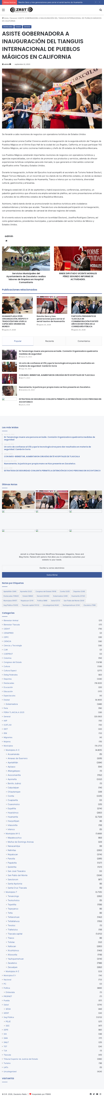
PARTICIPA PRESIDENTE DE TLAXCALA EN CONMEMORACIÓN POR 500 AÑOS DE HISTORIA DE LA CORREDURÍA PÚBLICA (84, 321)
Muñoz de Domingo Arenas (21, 842)
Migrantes (8, 737)
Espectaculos (9, 696)
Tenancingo (13, 896)
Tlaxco (11, 938)
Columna (7, 658)
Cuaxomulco (14, 804)
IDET (6, 729)
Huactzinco (13, 812)
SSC (7, 1025)
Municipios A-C (13, 750)
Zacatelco (90, 605)
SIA (5, 1034)
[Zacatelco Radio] (21, 10)
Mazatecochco (15, 837)
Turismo (7, 1063)
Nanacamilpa (14, 846)
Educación (8, 691)
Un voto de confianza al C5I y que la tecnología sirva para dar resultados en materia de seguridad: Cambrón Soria (56, 364)
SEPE (6, 1030)
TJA (5, 1051)
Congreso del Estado (46, 591)
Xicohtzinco (13, 950)
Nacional (7, 980)
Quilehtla (12, 867)
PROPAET (8, 996)
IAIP (5, 721)
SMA (6, 1038)
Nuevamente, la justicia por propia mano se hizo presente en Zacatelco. (55, 387)
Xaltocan (12, 946)
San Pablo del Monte (74, 601)
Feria (6, 708)
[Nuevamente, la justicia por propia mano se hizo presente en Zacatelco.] (9, 391)
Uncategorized (51, 605)
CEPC (6, 637)
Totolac (11, 942)
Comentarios (84, 341)
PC (5, 984)
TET (5, 1046)
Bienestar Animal (11, 620)
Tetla (10, 913)
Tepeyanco (13, 908)
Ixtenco (11, 829)
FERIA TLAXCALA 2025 (14, 712)
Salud (55, 601)
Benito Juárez (14, 783)
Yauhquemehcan (71, 605)
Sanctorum (13, 879)
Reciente (49, 341)
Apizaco (11, 766)
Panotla (11, 858)
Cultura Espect (10, 670)
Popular (18, 341)
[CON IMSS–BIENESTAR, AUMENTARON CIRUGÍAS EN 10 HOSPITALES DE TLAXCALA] (9, 379)
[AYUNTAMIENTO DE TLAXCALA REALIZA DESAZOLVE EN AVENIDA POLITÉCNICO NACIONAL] (18, 538)
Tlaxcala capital (30, 605)
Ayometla (26, 591)
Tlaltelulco (13, 929)
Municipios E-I (10, 975)
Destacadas (7, 27)
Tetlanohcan (14, 917)
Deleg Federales (11, 675)
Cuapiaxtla (13, 800)
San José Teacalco (17, 871)
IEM (5, 733)
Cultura (7, 666)
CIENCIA (7, 641)
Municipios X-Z (12, 971)
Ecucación (8, 687)
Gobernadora (60, 596)
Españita (12, 808)
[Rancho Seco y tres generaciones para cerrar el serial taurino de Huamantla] (52, 305)
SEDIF (6, 1013)
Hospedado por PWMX (41, 1094)
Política (42, 601)
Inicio (6, 18)
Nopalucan (27, 601)
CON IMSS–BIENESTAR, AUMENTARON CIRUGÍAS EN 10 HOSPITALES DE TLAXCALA (57, 375)
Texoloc (11, 925)
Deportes (79, 591)
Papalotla (12, 862)
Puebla (7, 1000)
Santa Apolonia (15, 883)
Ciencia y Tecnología (13, 645)
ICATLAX (8, 725)
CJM (6, 650)
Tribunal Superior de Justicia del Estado (21, 1059)
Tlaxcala (7, 1055)
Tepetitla (12, 904)
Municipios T (11, 892)
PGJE (8, 1021)
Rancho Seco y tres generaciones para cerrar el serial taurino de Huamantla (51, 319)
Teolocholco (14, 900)
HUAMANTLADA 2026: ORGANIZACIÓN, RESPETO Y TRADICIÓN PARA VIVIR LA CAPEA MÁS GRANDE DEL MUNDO (15, 321)
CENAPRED (9, 633)
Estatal (18, 27)
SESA (8, 1009)
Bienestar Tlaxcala (12, 625)
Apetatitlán (10, 591)
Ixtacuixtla (12, 825)
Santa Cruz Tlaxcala (17, 888)
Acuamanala (13, 754)
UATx (6, 1067)
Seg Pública (11, 605)
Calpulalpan (13, 787)
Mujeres (7, 741)
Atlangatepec (14, 771)
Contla (65, 591)
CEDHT (7, 629)
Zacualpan (12, 967)
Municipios (10, 601)
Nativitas (12, 850)
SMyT (6, 1042)
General (13, 18)
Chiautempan (14, 791)
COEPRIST (8, 654)
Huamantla (78, 596)
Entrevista (10, 992)
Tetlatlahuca (13, 921)
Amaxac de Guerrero (17, 758)
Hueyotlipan (13, 821)
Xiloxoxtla (12, 954)
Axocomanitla (14, 775)
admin (6, 64)
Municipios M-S (13, 833)
